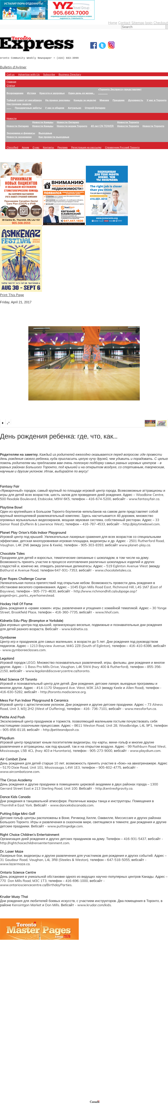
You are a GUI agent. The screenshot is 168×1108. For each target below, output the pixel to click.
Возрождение (15, 93)
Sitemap (137, 22)
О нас (36, 147)
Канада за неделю (85, 100)
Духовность (135, 100)
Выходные (45, 133)
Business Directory (70, 74)
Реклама (62, 147)
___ (9, 107)
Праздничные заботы (28, 107)
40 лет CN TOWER (102, 126)
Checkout (160, 22)
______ (103, 93)
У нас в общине (54, 107)
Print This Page (12, 295)
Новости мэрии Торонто (72, 126)
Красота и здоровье (52, 93)
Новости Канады (42, 122)
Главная (11, 81)
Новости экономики (19, 136)
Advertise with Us (29, 74)
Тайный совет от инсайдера (24, 100)
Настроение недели (19, 104)
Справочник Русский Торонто (122, 147)
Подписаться (10, 1036)
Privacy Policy (16, 1106)
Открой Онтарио (95, 107)
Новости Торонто (128, 122)
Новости (12, 118)
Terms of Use (4, 1106)
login (149, 22)
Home (112, 22)
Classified (12, 147)
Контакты (48, 147)
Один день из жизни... (81, 93)
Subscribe (49, 74)
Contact (124, 22)
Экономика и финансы (21, 133)
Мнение (104, 100)
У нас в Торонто (157, 100)
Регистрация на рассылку (86, 147)
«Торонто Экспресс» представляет (119, 89)
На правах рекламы (57, 100)
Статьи (11, 85)
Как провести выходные (54, 136)
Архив (25, 147)
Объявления (10, 1049)
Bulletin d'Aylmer (13, 67)
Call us (11, 74)
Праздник (119, 100)
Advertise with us (14, 1082)
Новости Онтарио (18, 126)
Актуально (74, 107)
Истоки (31, 93)
